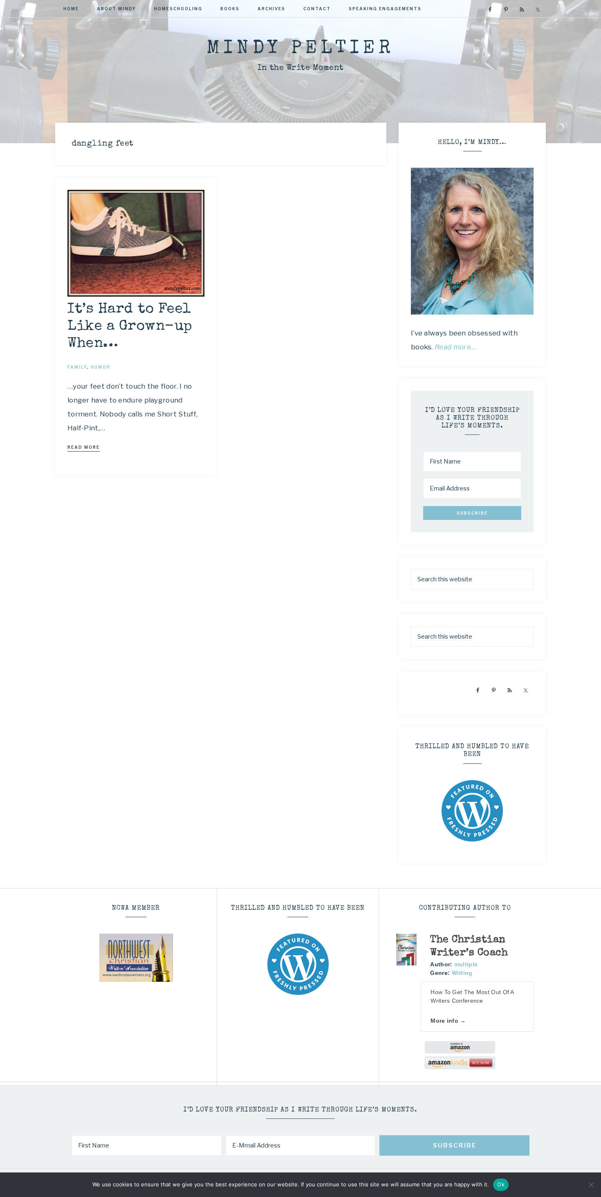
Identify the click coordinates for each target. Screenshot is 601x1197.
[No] (591, 1185)
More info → (448, 1020)
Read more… (455, 347)
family (77, 366)
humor (100, 366)
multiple (466, 964)
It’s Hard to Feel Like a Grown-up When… (129, 326)
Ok (501, 1184)
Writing (462, 973)
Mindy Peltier (300, 49)
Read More (83, 447)
